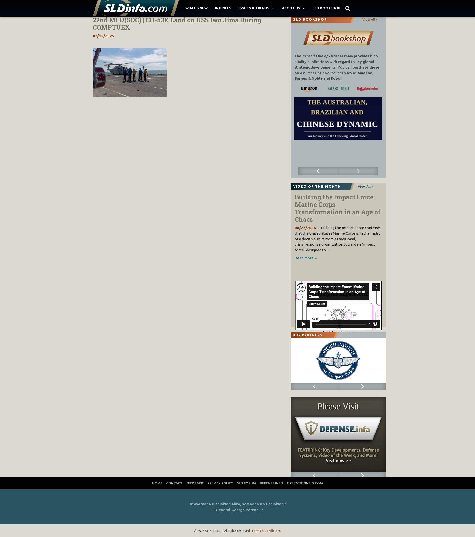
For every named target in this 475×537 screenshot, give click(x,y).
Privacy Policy (220, 483)
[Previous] (318, 171)
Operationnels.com (305, 483)
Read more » (306, 258)
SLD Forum (246, 483)
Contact (174, 483)
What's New (196, 8)
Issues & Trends (254, 8)
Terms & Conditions (266, 530)
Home (157, 483)
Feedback (194, 483)
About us (291, 8)
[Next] (358, 171)
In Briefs (223, 8)
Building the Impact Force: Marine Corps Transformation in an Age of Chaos (337, 208)
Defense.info (271, 483)
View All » (370, 19)
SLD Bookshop (326, 8)
